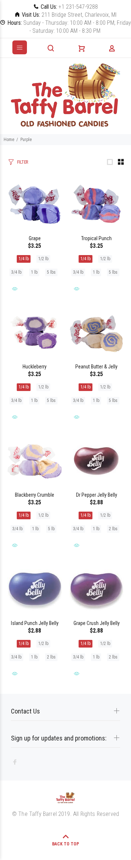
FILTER (22, 162)
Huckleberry (35, 367)
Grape (35, 238)
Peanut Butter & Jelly (96, 367)
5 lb (51, 528)
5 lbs (51, 272)
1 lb (34, 272)
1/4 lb (24, 258)
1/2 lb (43, 258)
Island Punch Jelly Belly (35, 623)
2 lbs (113, 528)
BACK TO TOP (65, 844)
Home (9, 139)
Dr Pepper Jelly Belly (96, 495)
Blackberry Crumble (34, 495)
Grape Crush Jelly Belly (97, 623)
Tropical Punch (96, 238)
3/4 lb (16, 272)
